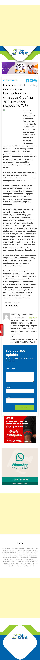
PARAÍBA (6, 559)
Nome (8, 387)
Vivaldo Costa (18, 566)
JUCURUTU (34, 555)
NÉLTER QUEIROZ (24, 557)
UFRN (11, 566)
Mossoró (9, 557)
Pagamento (33, 557)
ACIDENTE (5, 548)
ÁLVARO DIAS (30, 566)
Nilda (17, 557)
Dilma (28, 553)
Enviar (25, 407)
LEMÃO (16, 303)
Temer (8, 566)
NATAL (14, 557)
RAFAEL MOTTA (24, 561)
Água (24, 566)
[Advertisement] (20, 25)
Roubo (20, 563)
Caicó (13, 551)
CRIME (10, 553)
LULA (4, 557)
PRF (19, 561)
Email (8, 397)
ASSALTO (16, 548)
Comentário (10, 369)
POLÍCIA (25, 559)
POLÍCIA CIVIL (32, 559)
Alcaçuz (10, 548)
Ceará (24, 551)
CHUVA (29, 551)
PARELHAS (12, 559)
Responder (33, 318)
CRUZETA (8, 303)
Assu (4, 551)
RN (30, 561)
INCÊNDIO (14, 555)
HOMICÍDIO (8, 555)
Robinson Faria (13, 563)
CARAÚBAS (18, 551)
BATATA (9, 551)
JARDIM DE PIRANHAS (24, 555)
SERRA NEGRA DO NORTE (30, 563)
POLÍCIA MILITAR (8, 561)
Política (15, 561)
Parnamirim (19, 559)
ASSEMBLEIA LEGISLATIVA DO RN (28, 548)
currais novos (22, 553)
